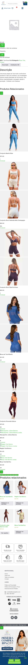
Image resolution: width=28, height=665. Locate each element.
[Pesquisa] (25, 3)
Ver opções (4, 533)
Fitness (2, 62)
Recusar (17, 660)
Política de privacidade (14, 662)
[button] (22, 8)
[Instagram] (15, 617)
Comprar (2, 161)
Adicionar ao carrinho (5, 503)
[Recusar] (25, 658)
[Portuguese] (26, 2)
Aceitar (11, 660)
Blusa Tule (22, 60)
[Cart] (16, 8)
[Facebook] (12, 617)
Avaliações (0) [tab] (15, 65)
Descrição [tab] (5, 65)
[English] (24, 2)
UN (2, 54)
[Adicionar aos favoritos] (2, 45)
